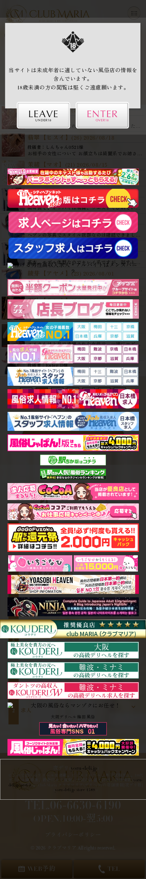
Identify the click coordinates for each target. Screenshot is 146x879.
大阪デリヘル (63, 718)
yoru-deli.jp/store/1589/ (76, 790)
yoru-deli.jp (84, 769)
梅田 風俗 (86, 718)
